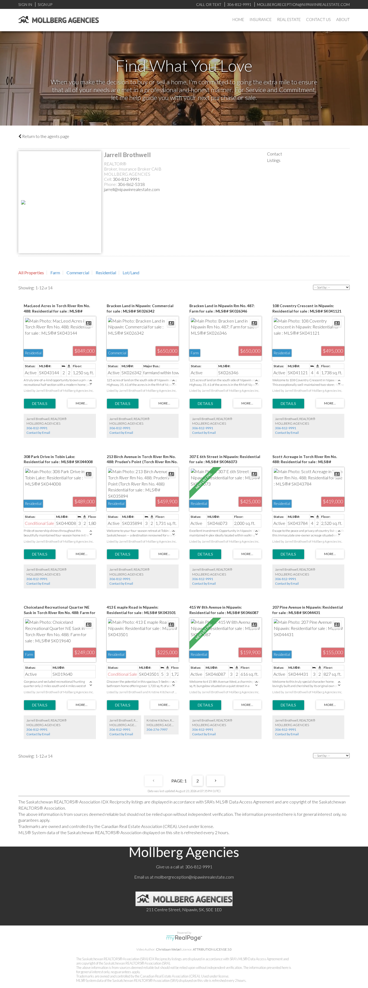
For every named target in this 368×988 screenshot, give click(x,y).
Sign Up (45, 4)
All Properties (31, 272)
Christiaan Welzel (168, 949)
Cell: (108, 179)
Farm (55, 272)
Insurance (260, 19)
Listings (273, 160)
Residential (106, 272)
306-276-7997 (157, 729)
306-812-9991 (126, 179)
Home (238, 19)
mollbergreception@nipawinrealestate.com (194, 876)
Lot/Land (131, 272)
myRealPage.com (184, 938)
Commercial (78, 272)
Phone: (111, 184)
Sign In (25, 4)
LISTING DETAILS (39, 403)
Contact (274, 153)
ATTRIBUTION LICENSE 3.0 (212, 949)
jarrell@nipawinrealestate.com (132, 189)
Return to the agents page (45, 136)
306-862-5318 (131, 184)
